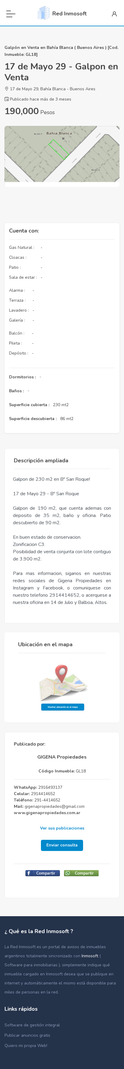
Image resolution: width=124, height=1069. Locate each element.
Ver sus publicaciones (62, 828)
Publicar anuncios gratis (27, 1035)
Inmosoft (90, 956)
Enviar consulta (62, 845)
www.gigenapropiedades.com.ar (47, 813)
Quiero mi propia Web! (26, 1045)
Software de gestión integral (32, 1025)
